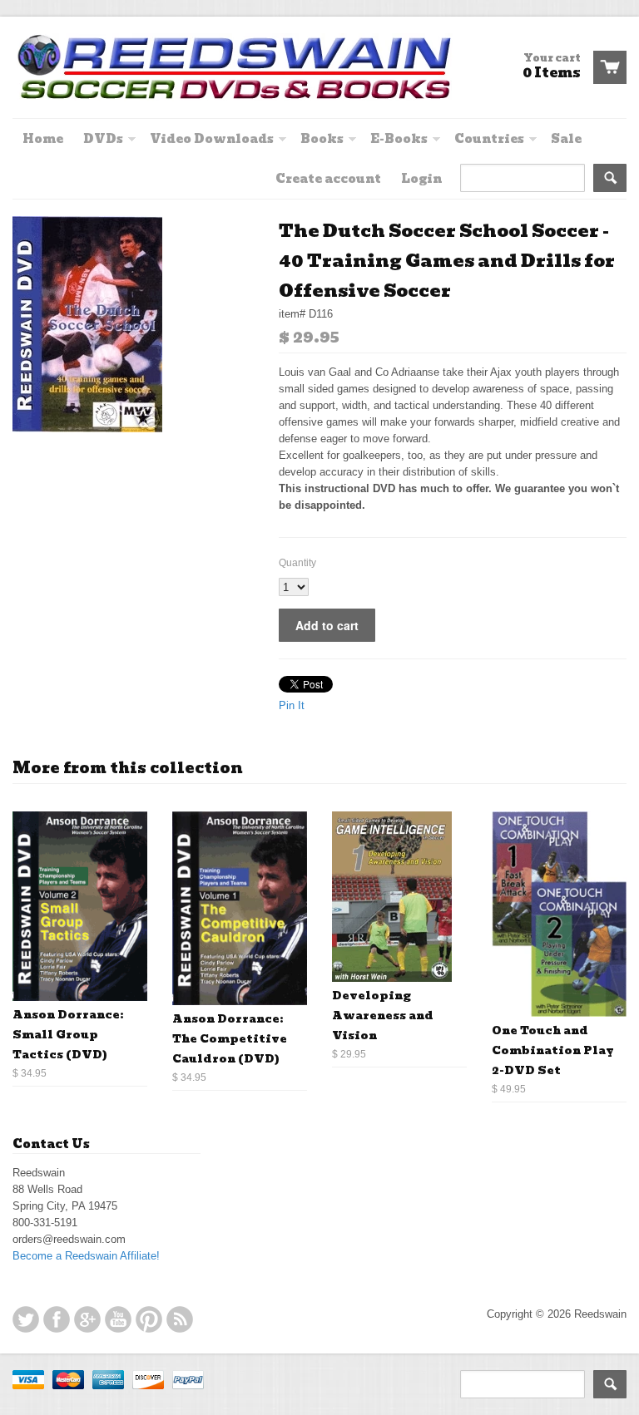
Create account (328, 179)
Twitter (25, 1319)
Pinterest (149, 1319)
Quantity (297, 563)
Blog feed (179, 1319)
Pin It (292, 705)
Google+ (87, 1319)
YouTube (118, 1319)
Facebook (56, 1319)
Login (421, 179)
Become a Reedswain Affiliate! (86, 1256)
